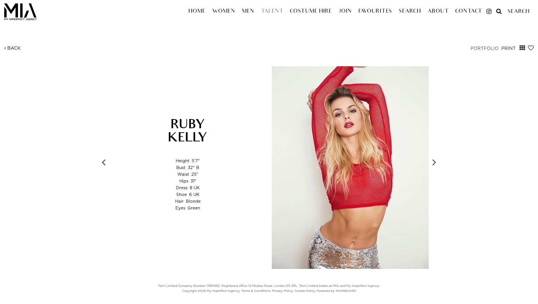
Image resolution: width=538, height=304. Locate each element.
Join (345, 11)
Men (248, 11)
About (438, 11)
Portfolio (484, 48)
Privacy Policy (282, 290)
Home (196, 11)
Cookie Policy (304, 290)
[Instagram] (488, 12)
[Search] (499, 9)
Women (223, 11)
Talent (272, 11)
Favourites (375, 11)
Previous (103, 162)
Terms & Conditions (255, 290)
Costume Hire (311, 11)
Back (13, 48)
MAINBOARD (346, 290)
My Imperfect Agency (27, 11)
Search (410, 11)
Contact (468, 11)
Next (434, 162)
